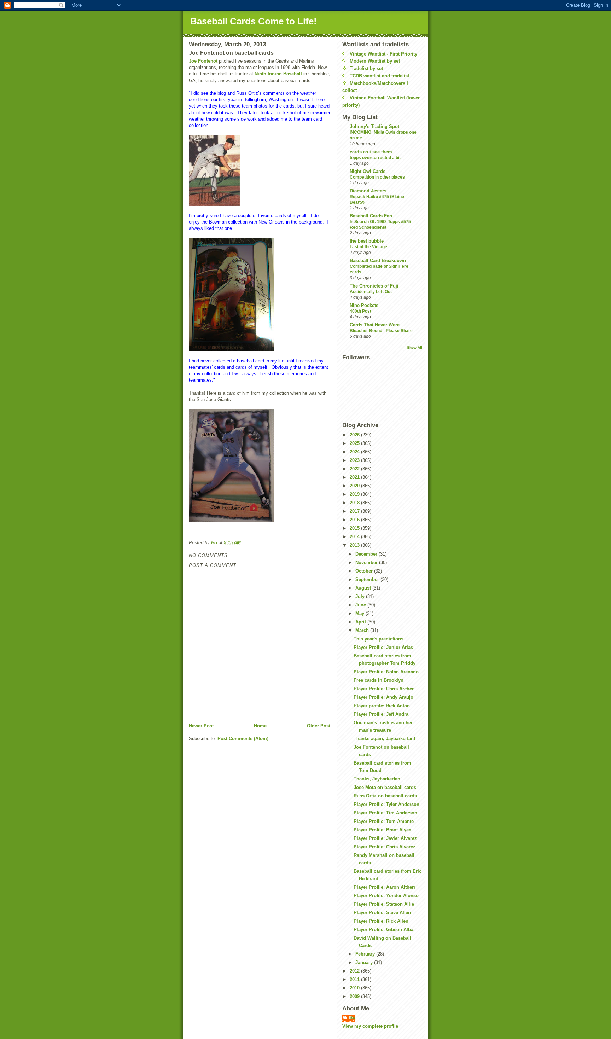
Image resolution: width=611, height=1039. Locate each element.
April (361, 622)
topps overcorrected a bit (375, 157)
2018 (355, 502)
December (367, 554)
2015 (355, 528)
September (367, 579)
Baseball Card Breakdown (378, 260)
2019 (355, 494)
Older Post (318, 726)
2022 (355, 468)
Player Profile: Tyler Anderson (386, 804)
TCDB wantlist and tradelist (379, 76)
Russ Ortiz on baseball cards (385, 796)
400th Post (360, 311)
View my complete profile (370, 1026)
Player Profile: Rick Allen (381, 921)
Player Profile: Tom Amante (384, 821)
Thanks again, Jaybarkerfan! (384, 738)
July (360, 596)
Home (260, 726)
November (367, 562)
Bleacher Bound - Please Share (381, 330)
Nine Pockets (364, 305)
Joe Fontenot (203, 61)
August (363, 588)
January (364, 962)
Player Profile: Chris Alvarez (384, 846)
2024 (355, 451)
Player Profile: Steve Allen (382, 912)
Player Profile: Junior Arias (383, 647)
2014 (355, 536)
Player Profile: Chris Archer (384, 688)
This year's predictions (378, 639)
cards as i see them (371, 152)
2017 (355, 511)
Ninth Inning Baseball (278, 73)
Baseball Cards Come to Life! (253, 21)
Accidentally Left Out (371, 291)
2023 (355, 460)
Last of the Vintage (368, 246)
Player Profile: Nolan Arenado (386, 671)
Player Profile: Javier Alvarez (385, 838)
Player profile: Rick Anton (382, 705)
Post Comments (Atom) (242, 738)
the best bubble (367, 241)
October (364, 571)
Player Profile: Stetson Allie (384, 904)
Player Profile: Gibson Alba (383, 929)
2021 (355, 477)
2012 (355, 971)
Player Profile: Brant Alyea (382, 829)
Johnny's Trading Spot (374, 126)
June (361, 605)
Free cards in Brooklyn (378, 680)
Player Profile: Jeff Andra (381, 714)
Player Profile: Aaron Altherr (384, 887)
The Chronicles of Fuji (374, 286)
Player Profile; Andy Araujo (383, 697)
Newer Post (201, 726)
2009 (355, 996)
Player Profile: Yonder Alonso (386, 895)
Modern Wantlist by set (375, 61)
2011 (355, 979)
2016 (355, 519)
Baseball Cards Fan (371, 216)
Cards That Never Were (375, 324)
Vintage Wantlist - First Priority (383, 54)
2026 (355, 434)
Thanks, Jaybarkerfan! (378, 779)
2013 (355, 545)
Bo (352, 1017)
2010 (355, 988)
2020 (355, 485)
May (360, 613)
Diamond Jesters (368, 190)
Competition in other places (377, 177)
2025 (355, 443)
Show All (414, 347)
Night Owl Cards (367, 171)
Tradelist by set (366, 68)
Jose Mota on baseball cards (385, 787)
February (365, 954)
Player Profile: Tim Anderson (385, 812)
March (362, 630)
